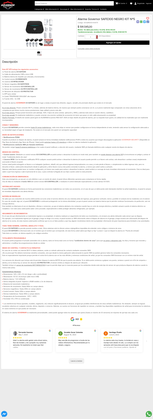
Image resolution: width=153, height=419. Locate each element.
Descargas (64, 9)
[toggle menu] (43, 9)
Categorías (39, 9)
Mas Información (76, 9)
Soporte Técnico (91, 9)
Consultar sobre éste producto (89, 49)
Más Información (51, 9)
